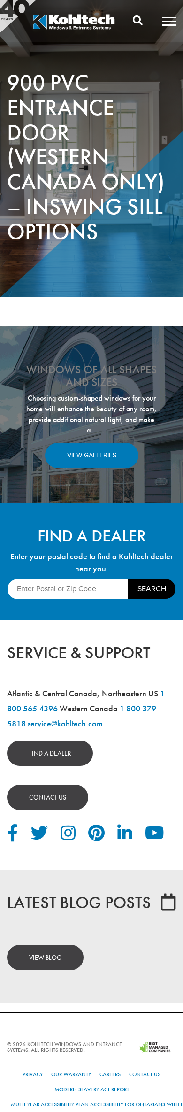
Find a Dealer (50, 753)
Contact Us (47, 797)
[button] (169, 21)
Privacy (33, 1074)
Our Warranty (71, 1074)
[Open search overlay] (137, 21)
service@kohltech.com (65, 723)
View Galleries (91, 455)
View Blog (45, 957)
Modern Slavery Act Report (91, 1089)
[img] (73, 28)
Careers (110, 1074)
